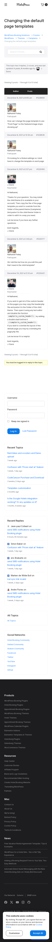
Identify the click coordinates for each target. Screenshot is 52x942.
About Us (8, 809)
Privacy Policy (10, 821)
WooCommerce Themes (14, 747)
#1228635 (40, 135)
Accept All (38, 933)
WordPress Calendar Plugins (16, 726)
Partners (7, 791)
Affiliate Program (11, 769)
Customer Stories (11, 765)
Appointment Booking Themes (17, 722)
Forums (36, 35)
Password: (12, 409)
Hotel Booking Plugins (13, 705)
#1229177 (41, 239)
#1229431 (41, 273)
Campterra (32, 38)
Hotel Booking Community (18, 640)
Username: (12, 398)
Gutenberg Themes (12, 743)
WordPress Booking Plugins (16, 701)
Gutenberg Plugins (12, 739)
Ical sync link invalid (16, 579)
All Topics (11, 621)
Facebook (11, 653)
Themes (21, 38)
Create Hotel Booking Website (17, 782)
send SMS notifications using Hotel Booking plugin (23, 531)
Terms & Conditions (12, 830)
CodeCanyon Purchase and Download (25, 477)
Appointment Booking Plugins (16, 709)
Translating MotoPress (14, 787)
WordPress (9, 38)
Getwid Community (15, 644)
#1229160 (41, 169)
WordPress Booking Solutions (17, 35)
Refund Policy (10, 817)
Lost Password (29, 431)
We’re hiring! (9, 813)
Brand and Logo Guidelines (15, 774)
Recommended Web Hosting (16, 778)
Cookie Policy (10, 826)
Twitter (10, 657)
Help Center (9, 761)
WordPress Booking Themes (16, 713)
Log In (13, 431)
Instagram (11, 666)
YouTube (11, 661)
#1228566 (40, 98)
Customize (14, 933)
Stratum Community (15, 649)
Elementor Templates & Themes (18, 735)
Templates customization (19, 488)
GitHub (10, 670)
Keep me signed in (20, 421)
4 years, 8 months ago (23, 68)
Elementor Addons (12, 730)
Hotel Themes (10, 718)
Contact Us (9, 804)
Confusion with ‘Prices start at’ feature (25, 467)
